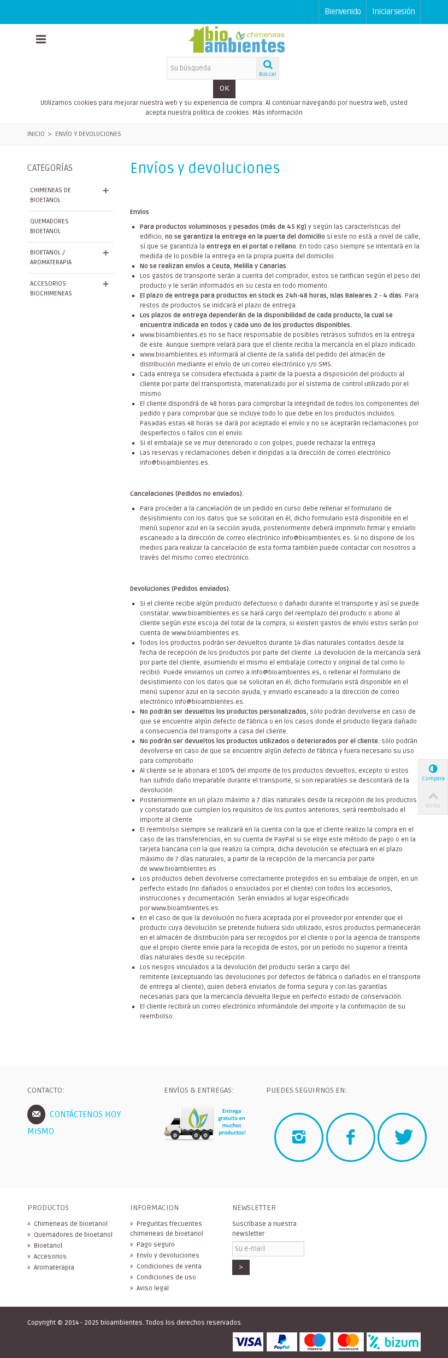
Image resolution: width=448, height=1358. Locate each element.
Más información (277, 113)
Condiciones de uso (163, 1277)
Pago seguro (152, 1245)
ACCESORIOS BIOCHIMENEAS (51, 289)
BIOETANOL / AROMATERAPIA (51, 257)
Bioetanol (44, 1246)
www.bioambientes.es (173, 335)
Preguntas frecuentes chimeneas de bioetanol (166, 1229)
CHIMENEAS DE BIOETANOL (50, 195)
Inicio (36, 134)
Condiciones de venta (166, 1266)
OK (224, 88)
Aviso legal (149, 1288)
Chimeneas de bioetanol (67, 1224)
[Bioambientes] (236, 40)
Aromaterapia (50, 1268)
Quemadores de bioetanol (70, 1235)
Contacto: (45, 1090)
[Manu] (41, 40)
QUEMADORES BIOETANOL (49, 226)
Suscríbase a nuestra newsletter (264, 1229)
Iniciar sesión (393, 11)
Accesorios (47, 1257)
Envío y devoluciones (164, 1256)
